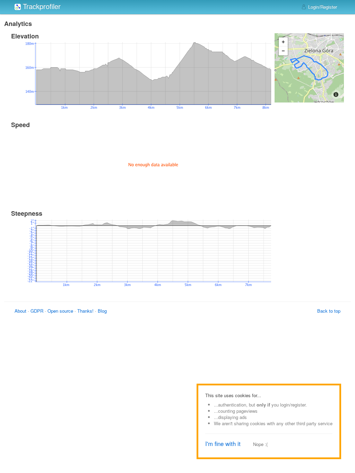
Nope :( (260, 444)
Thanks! (85, 310)
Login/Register (322, 6)
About (20, 310)
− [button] (283, 50)
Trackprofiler (41, 6)
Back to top (328, 310)
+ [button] (283, 41)
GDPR (37, 310)
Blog (102, 310)
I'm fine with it (223, 443)
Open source (60, 310)
